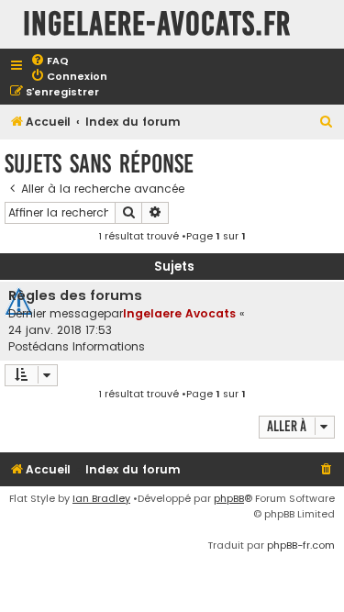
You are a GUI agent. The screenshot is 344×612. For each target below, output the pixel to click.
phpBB (229, 498)
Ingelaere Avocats (179, 313)
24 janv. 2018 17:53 (60, 330)
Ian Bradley (101, 498)
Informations (108, 346)
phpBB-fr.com (301, 545)
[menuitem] (49, 61)
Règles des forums (75, 295)
